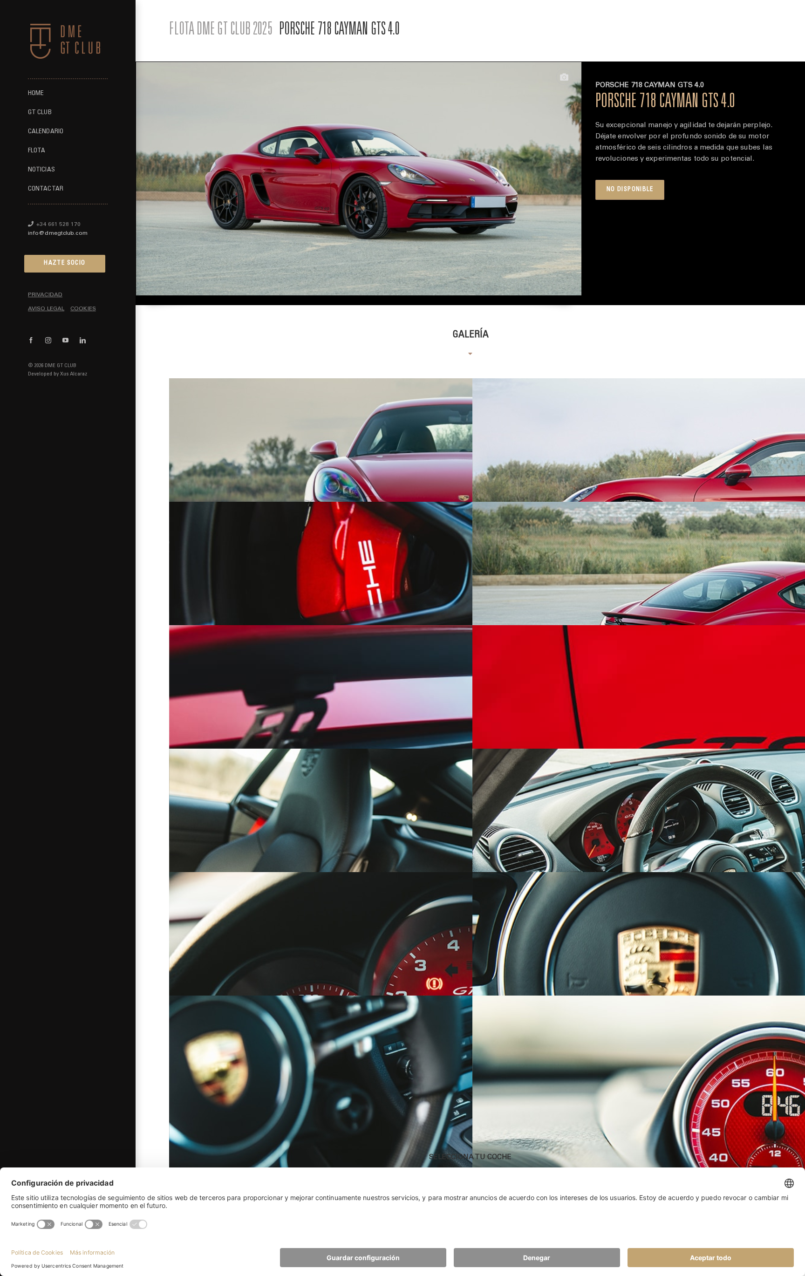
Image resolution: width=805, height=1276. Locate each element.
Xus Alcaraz (73, 374)
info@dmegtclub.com (58, 233)
